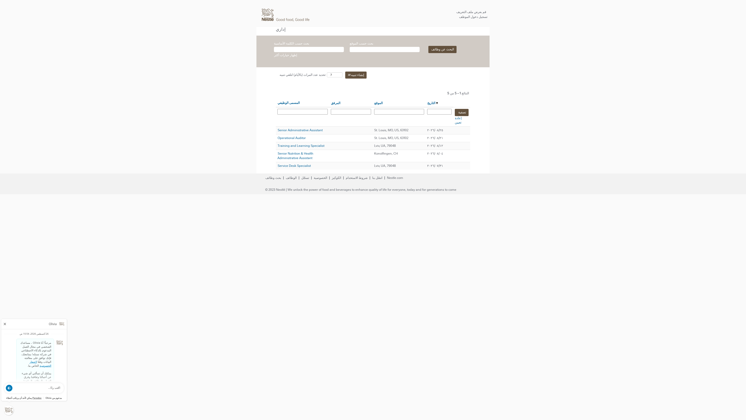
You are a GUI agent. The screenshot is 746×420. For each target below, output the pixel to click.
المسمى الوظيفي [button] (289, 103)
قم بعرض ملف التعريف (471, 12)
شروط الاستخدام (357, 178)
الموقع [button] (378, 103)
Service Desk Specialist (294, 166)
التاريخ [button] (431, 103)
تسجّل (305, 178)
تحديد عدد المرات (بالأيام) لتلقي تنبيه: (303, 75)
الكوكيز (336, 178)
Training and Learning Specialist (301, 146)
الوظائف (291, 178)
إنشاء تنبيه (357, 75)
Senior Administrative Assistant (300, 130)
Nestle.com (395, 178)
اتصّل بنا (377, 178)
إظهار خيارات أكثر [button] (285, 55)
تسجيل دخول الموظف (473, 17)
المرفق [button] (335, 103)
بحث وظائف (273, 178)
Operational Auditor (292, 138)
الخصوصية (320, 178)
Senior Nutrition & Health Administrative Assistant (295, 155)
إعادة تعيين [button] (458, 120)
